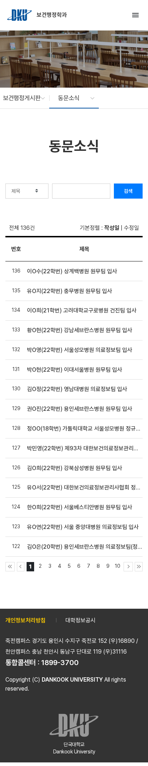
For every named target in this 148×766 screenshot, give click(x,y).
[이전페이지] (21, 566)
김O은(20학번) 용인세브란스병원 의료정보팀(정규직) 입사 (84, 546)
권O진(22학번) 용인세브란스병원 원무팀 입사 (79, 408)
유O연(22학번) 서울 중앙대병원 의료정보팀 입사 (83, 527)
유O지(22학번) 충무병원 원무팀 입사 (69, 291)
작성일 (111, 227)
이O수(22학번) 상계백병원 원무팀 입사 (72, 271)
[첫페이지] (10, 566)
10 (117, 566)
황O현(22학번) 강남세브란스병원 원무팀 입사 (79, 330)
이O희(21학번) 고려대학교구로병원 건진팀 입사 (82, 310)
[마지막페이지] (139, 566)
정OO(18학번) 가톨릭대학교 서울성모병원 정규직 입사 (84, 428)
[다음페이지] (128, 566)
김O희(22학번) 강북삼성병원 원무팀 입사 (74, 468)
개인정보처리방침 (25, 620)
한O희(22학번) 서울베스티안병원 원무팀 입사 (79, 507)
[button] (20, 98)
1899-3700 (60, 662)
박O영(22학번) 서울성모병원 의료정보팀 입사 (79, 350)
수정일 (131, 227)
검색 (128, 191)
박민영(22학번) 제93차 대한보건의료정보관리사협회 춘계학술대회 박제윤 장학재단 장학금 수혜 (84, 448)
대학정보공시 (80, 620)
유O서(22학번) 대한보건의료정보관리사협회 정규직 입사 (84, 487)
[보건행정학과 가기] (20, 15)
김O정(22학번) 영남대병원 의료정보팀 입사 (77, 389)
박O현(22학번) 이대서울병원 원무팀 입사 (74, 369)
